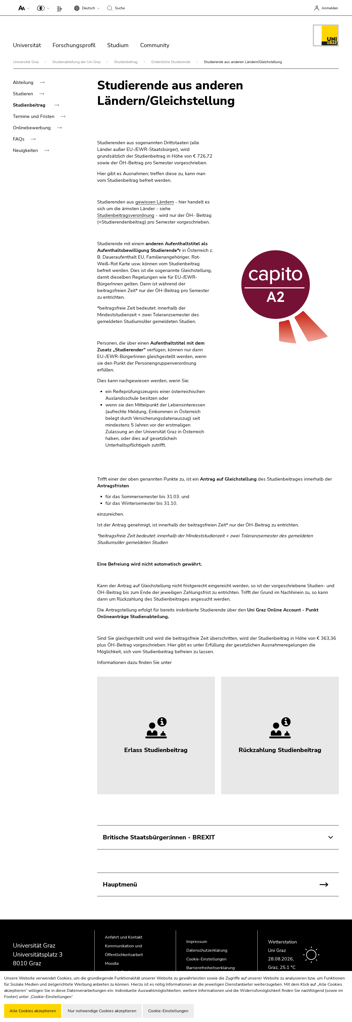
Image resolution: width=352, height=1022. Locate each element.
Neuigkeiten (26, 150)
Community (154, 45)
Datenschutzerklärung (206, 950)
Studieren (23, 94)
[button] (22, 7)
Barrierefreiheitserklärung (210, 968)
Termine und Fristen (34, 116)
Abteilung (24, 82)
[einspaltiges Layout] (60, 7)
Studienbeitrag (126, 61)
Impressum (196, 941)
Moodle (112, 963)
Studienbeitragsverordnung (125, 215)
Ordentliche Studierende (171, 61)
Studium (118, 45)
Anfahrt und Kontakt (124, 937)
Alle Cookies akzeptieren (33, 1011)
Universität (27, 45)
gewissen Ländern (154, 202)
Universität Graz (26, 61)
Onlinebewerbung (32, 128)
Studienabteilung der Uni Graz (77, 61)
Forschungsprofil (74, 45)
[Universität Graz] (326, 36)
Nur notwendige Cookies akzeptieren (102, 1011)
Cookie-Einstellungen (206, 959)
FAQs (19, 139)
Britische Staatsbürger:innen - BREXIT (159, 837)
